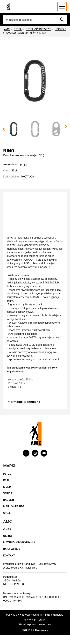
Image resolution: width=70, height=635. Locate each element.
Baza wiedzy (11, 549)
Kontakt (9, 555)
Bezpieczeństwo (54, 614)
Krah (6, 480)
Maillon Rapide (13, 506)
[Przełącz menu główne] (62, 6)
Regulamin (37, 614)
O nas (7, 529)
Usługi (8, 536)
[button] (4, 129)
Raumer (8, 499)
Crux (6, 512)
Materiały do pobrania (19, 542)
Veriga (7, 493)
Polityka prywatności (18, 614)
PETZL (7, 473)
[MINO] (35, 81)
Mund (7, 486)
